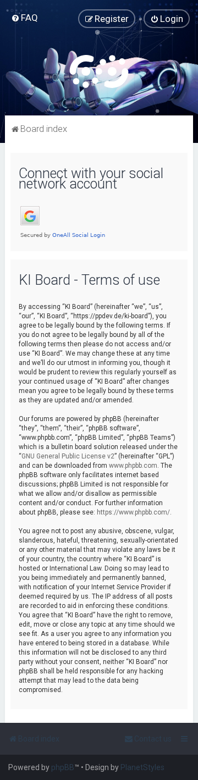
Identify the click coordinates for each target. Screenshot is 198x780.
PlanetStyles (142, 767)
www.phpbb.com (133, 465)
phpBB (62, 767)
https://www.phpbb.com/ (133, 512)
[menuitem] (24, 17)
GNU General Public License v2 (67, 456)
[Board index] (99, 71)
